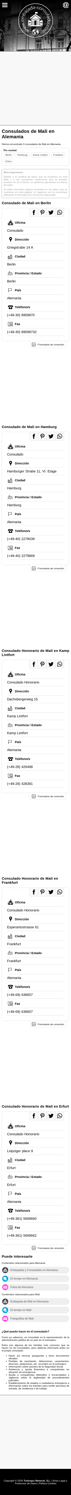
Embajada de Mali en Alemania (29, 1301)
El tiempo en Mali (21, 1310)
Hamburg (22, 154)
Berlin (9, 154)
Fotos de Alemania (21, 1287)
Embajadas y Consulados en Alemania (34, 1270)
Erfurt (9, 161)
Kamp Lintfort (40, 154)
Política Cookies (47, 1483)
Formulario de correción (51, 344)
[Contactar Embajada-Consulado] (66, 5)
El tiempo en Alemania (24, 1278)
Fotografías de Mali (22, 1318)
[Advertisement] (35, 88)
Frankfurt (58, 154)
